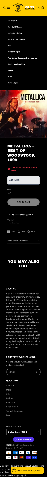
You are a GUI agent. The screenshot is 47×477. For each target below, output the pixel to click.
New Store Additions (16, 39)
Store (8, 389)
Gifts (10, 76)
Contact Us (11, 402)
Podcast (9, 398)
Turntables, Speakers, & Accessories (22, 58)
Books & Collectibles (16, 64)
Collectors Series (15, 33)
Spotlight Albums (15, 27)
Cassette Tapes (14, 52)
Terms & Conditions (14, 411)
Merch (10, 70)
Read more (12, 225)
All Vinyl (11, 20)
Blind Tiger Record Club (23, 445)
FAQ (8, 415)
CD (9, 45)
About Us (10, 385)
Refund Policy (12, 406)
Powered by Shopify (15, 448)
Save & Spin (13, 83)
